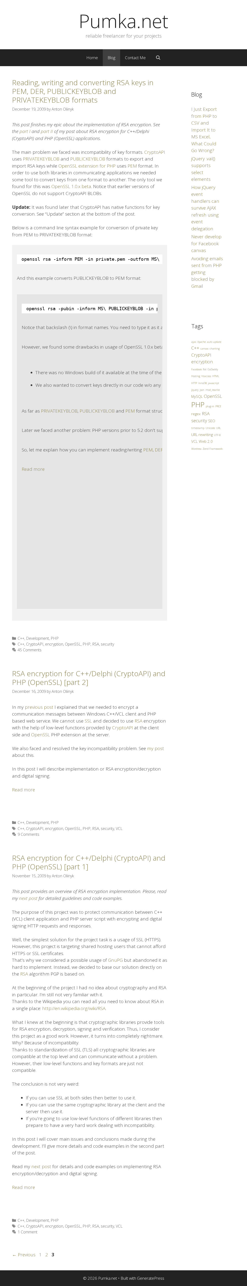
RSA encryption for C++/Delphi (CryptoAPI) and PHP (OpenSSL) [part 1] (88, 862)
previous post (39, 707)
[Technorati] (143, 531)
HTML (215, 376)
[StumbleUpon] (131, 525)
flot (204, 369)
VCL (119, 828)
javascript (213, 383)
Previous (23, 1254)
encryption (54, 644)
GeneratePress (150, 1278)
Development (37, 638)
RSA (95, 644)
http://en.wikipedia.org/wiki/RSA (73, 1008)
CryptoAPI (154, 152)
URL (218, 428)
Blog (111, 57)
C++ (21, 638)
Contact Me (135, 57)
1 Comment (27, 1232)
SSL (88, 721)
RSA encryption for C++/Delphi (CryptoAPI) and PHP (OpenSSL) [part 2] (88, 677)
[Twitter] (28, 543)
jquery (195, 390)
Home (92, 57)
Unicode (210, 428)
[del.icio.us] (93, 506)
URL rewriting (202, 434)
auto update (214, 342)
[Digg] (105, 512)
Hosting (195, 376)
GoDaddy (213, 369)
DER (159, 450)
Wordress (196, 448)
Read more (33, 469)
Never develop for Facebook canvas (206, 243)
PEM (132, 166)
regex (196, 413)
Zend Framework (212, 448)
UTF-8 (217, 435)
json (202, 390)
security (107, 644)
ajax (193, 342)
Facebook (196, 369)
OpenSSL (73, 644)
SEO (211, 420)
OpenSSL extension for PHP (87, 166)
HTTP (194, 383)
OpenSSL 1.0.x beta (71, 186)
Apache (201, 342)
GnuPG (115, 960)
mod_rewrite (213, 390)
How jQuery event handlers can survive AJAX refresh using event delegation (205, 208)
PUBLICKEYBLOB (87, 159)
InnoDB (202, 383)
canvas (204, 348)
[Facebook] (118, 518)
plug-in (210, 406)
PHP (55, 638)
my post (155, 748)
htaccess (206, 376)
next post (41, 1166)
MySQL (197, 396)
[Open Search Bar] (158, 57)
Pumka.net (123, 21)
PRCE (218, 406)
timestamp (197, 428)
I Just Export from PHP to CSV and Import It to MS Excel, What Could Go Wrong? (204, 130)
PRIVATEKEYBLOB (41, 159)
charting (215, 348)
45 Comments (29, 650)
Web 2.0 (206, 441)
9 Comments (28, 834)
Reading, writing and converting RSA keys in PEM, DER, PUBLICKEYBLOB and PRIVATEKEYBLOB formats (82, 91)
